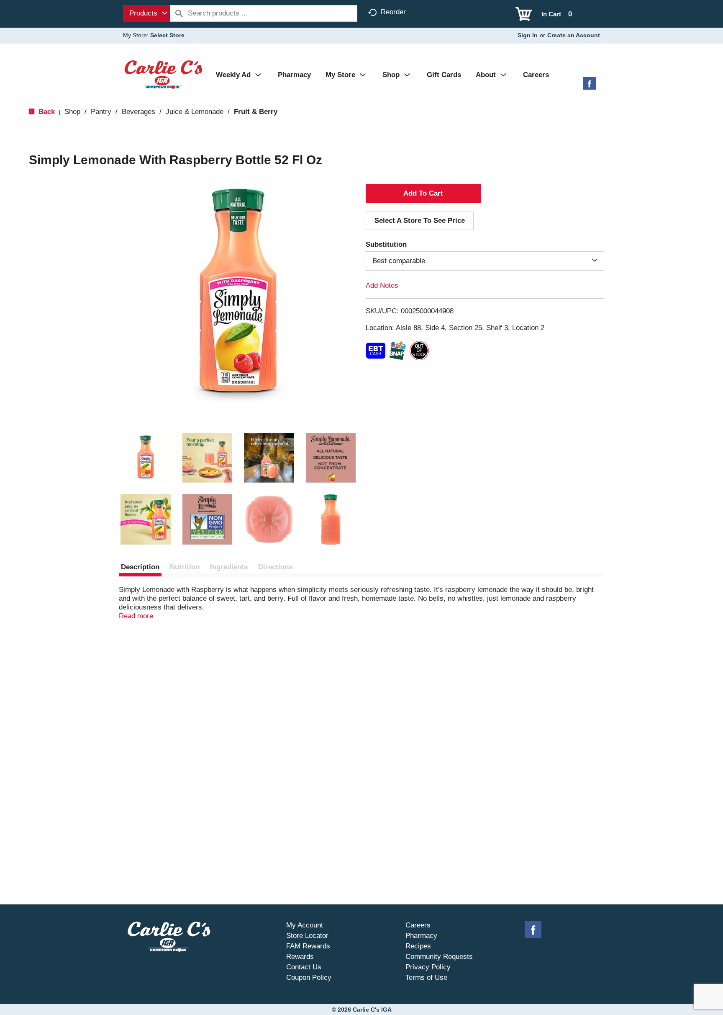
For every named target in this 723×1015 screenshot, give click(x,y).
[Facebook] (589, 86)
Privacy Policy (428, 967)
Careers (418, 925)
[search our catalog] (179, 13)
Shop (72, 112)
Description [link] (140, 567)
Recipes (418, 946)
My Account (304, 925)
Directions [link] (275, 567)
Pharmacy (421, 936)
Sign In (528, 35)
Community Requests (439, 957)
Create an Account (573, 35)
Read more (136, 616)
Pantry (101, 112)
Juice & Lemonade (194, 112)
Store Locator (307, 936)
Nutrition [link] (185, 567)
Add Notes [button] (382, 285)
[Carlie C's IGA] (163, 74)
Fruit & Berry (255, 112)
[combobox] (146, 13)
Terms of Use (426, 977)
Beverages (138, 112)
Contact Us (303, 967)
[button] (145, 458)
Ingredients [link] (229, 567)
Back (45, 112)
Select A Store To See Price (419, 221)
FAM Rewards (308, 946)
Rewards (300, 957)
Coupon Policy (308, 977)
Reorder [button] (393, 12)
